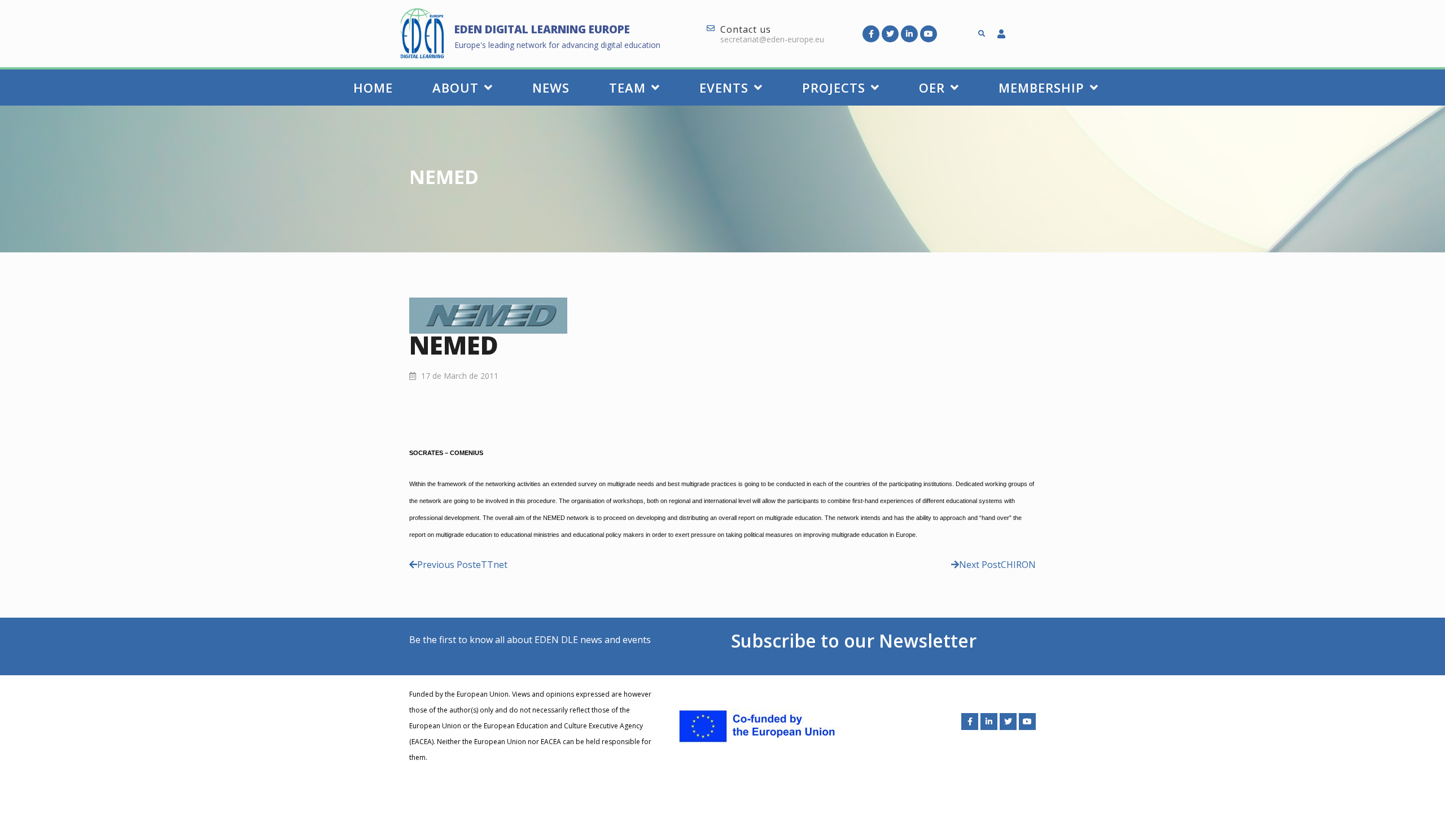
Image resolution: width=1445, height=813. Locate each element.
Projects (833, 87)
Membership (1041, 87)
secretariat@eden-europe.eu (772, 39)
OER (932, 87)
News (551, 87)
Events (723, 87)
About (455, 87)
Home (373, 87)
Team (627, 87)
